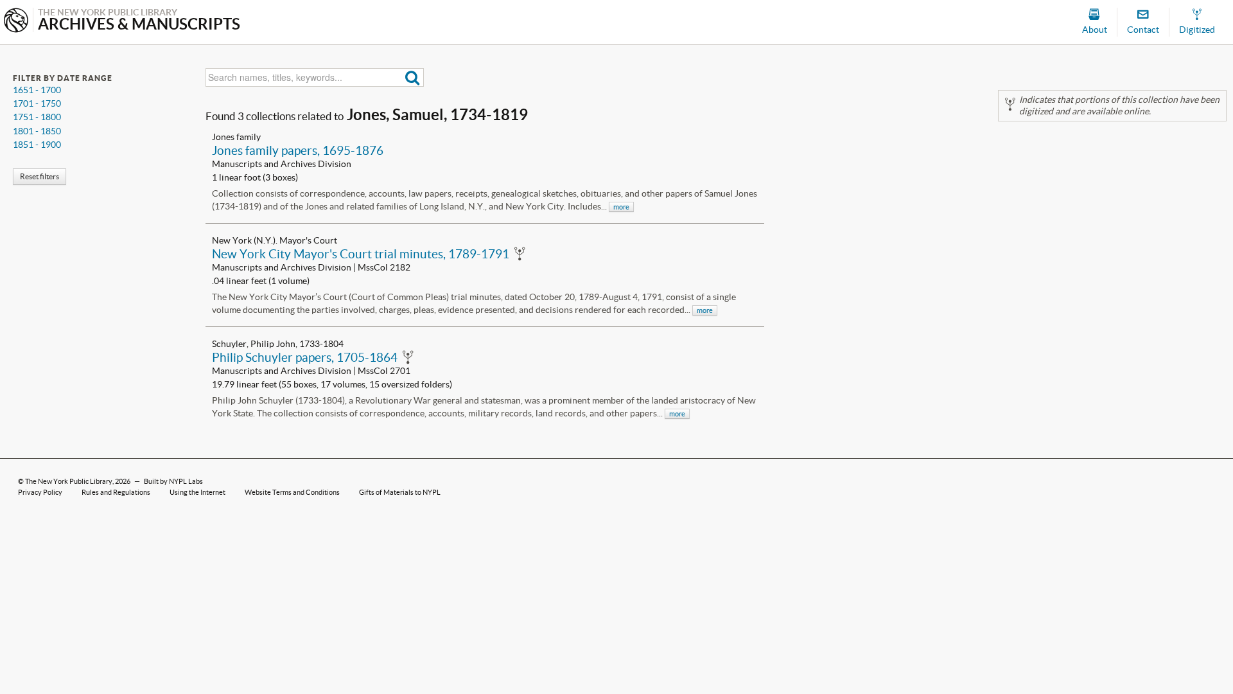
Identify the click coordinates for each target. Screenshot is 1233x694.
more (621, 207)
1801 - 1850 (37, 131)
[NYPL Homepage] (16, 21)
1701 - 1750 (37, 103)
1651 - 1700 (37, 90)
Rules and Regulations (116, 492)
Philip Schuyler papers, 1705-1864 (305, 357)
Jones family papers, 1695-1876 (297, 150)
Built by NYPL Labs (173, 481)
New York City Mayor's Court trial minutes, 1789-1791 (360, 254)
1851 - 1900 (37, 144)
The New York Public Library (68, 481)
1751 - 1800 (37, 117)
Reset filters (39, 176)
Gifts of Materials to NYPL (400, 492)
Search (412, 77)
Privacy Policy (40, 492)
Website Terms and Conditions (292, 492)
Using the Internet (197, 492)
